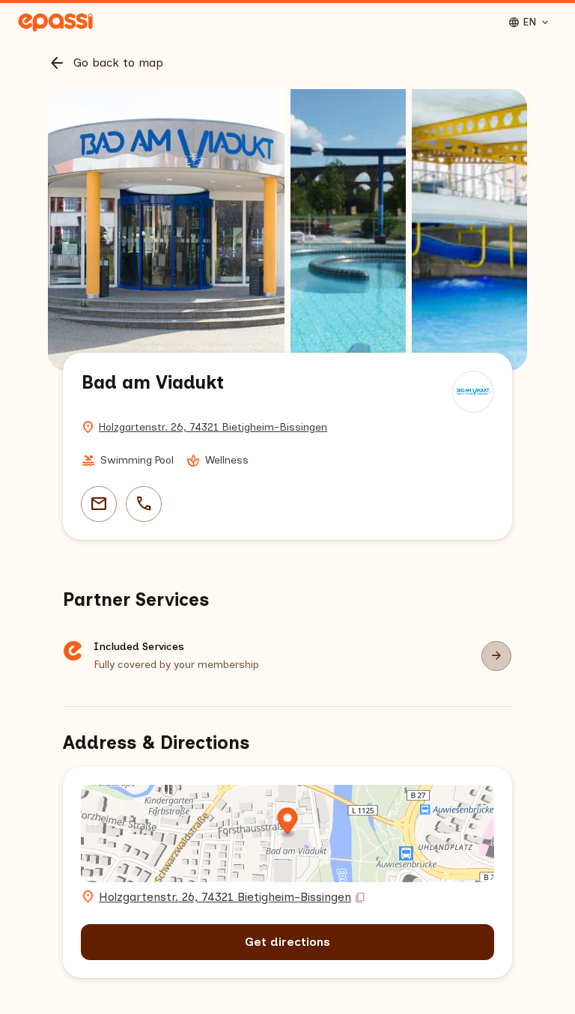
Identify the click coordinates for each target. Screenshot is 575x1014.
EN (529, 22)
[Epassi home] (55, 22)
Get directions (287, 942)
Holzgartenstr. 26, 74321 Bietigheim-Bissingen (213, 427)
